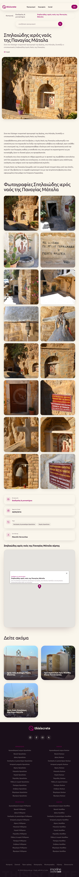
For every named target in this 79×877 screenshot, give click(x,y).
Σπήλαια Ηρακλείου (20, 789)
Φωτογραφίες (49, 864)
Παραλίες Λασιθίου (59, 834)
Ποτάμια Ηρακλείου (20, 785)
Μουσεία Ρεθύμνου (19, 827)
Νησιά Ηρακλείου (20, 775)
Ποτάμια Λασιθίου (59, 841)
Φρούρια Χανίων (59, 796)
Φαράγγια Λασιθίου (59, 848)
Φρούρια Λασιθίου (59, 851)
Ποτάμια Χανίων (59, 785)
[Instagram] (30, 737)
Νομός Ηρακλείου (44, 524)
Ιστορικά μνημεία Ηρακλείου (20, 764)
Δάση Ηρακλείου (20, 757)
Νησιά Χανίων (59, 775)
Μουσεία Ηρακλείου (20, 771)
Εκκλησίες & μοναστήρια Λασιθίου (59, 816)
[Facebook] (36, 737)
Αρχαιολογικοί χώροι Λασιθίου (59, 806)
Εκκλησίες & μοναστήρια (20, 15)
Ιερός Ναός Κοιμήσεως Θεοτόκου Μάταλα (17, 711)
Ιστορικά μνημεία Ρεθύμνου (19, 820)
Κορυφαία (41, 7)
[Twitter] (48, 737)
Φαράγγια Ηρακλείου (19, 792)
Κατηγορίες (38, 864)
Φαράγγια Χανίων (59, 792)
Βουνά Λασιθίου (59, 809)
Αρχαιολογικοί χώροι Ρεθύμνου (20, 806)
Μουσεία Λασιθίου (59, 827)
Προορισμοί (31, 7)
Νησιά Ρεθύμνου (20, 830)
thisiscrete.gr (27, 870)
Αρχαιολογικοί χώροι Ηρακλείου (20, 750)
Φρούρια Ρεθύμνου (20, 851)
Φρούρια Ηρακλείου (20, 796)
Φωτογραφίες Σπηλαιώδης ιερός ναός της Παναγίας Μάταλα (37, 186)
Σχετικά (17, 864)
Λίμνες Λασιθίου (59, 823)
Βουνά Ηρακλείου (20, 754)
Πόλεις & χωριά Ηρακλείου (20, 782)
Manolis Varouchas (20, 537)
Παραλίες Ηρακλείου (20, 778)
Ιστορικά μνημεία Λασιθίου (59, 820)
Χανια (59, 746)
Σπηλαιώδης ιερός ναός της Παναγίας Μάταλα (28, 578)
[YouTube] (42, 737)
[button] (39, 586)
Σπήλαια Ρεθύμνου (19, 844)
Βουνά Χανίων (59, 754)
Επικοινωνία (68, 864)
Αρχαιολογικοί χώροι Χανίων (59, 750)
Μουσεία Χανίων (59, 771)
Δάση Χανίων (59, 757)
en (74, 7)
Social (50, 7)
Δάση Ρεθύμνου (19, 813)
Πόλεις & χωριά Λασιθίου (59, 837)
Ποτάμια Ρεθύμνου (19, 841)
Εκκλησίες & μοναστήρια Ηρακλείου (24, 524)
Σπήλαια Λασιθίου (59, 844)
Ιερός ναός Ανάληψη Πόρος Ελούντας (19, 673)
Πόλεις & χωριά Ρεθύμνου (20, 837)
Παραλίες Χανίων (59, 778)
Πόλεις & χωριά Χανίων (59, 782)
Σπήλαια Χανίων (59, 789)
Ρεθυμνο (19, 802)
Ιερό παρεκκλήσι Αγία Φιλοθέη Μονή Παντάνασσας (57, 673)
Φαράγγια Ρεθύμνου (20, 848)
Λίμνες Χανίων (59, 768)
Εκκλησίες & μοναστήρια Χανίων (59, 761)
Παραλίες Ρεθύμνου (20, 834)
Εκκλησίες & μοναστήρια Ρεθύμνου (20, 816)
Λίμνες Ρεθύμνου (20, 823)
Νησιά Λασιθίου (59, 830)
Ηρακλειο (19, 746)
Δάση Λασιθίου (59, 813)
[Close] (66, 573)
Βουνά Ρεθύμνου (20, 809)
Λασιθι (59, 802)
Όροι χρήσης (27, 864)
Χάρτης (59, 864)
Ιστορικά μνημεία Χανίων (59, 764)
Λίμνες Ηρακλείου (20, 768)
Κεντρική (9, 16)
